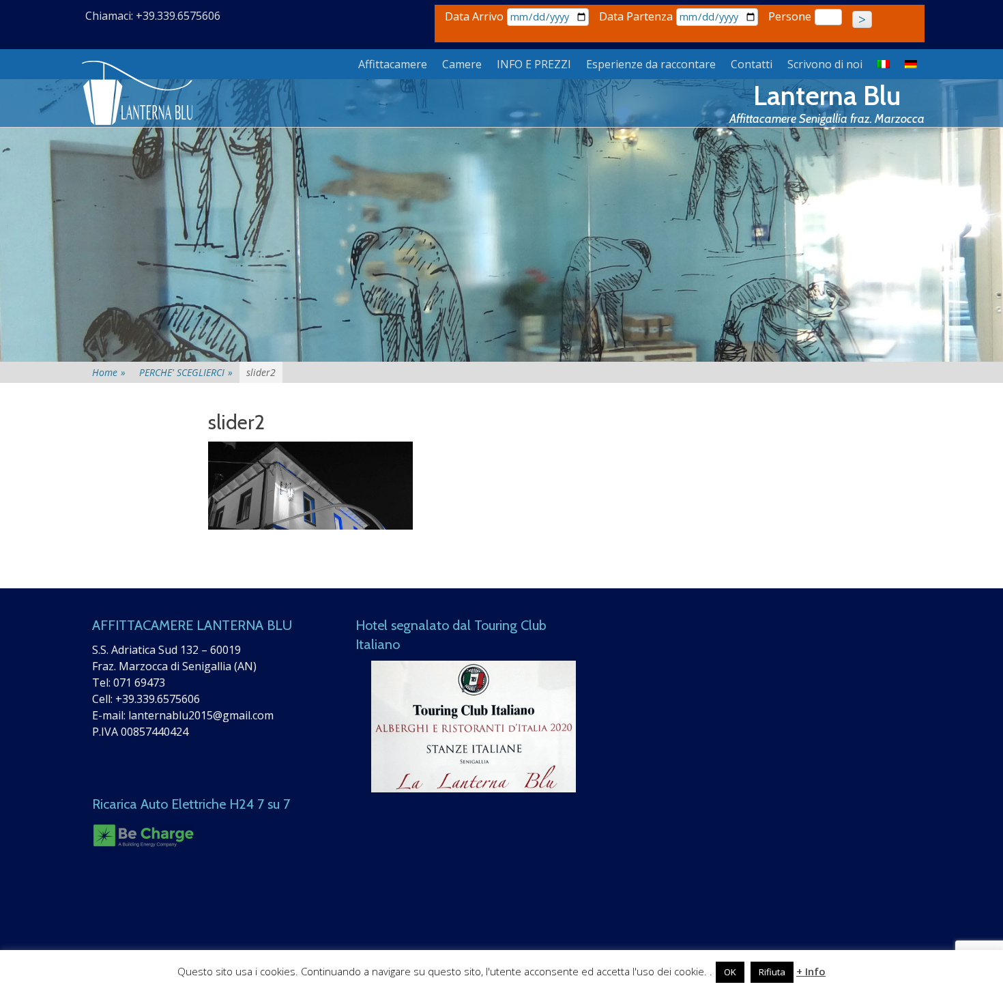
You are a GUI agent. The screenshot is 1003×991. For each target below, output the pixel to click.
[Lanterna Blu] (138, 93)
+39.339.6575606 (157, 698)
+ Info (811, 971)
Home (109, 372)
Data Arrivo (474, 16)
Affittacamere (392, 64)
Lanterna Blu (827, 95)
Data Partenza (636, 16)
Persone (789, 16)
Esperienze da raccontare (651, 64)
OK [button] (730, 972)
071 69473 (139, 682)
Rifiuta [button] (772, 972)
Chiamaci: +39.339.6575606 (152, 15)
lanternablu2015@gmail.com (201, 715)
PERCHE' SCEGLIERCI (186, 372)
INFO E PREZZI (534, 64)
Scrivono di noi (824, 64)
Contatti (751, 64)
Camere (462, 64)
